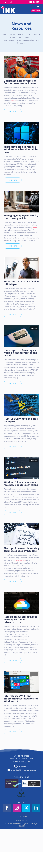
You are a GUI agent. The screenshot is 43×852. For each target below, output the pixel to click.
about (13, 100)
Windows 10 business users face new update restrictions (21, 483)
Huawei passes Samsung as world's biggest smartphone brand (20, 353)
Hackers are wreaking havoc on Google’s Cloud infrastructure (20, 619)
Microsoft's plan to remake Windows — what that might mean (21, 149)
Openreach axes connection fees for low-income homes (20, 82)
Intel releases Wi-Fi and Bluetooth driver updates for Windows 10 (21, 699)
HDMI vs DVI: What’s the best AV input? (21, 420)
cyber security (21, 560)
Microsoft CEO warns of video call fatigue (21, 283)
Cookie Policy (21, 820)
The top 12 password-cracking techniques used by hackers (21, 549)
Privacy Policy (21, 816)
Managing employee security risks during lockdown (21, 216)
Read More (12, 111)
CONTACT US (36, 10)
